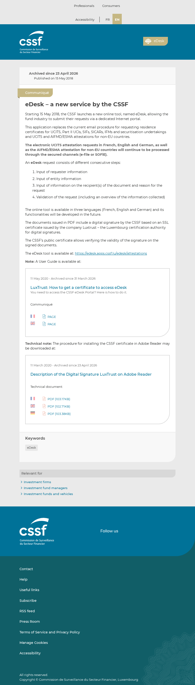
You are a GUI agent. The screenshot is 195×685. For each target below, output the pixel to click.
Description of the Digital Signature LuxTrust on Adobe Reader (91, 374)
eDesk (31, 447)
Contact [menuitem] (26, 569)
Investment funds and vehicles (48, 494)
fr (108, 19)
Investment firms (37, 482)
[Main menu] (172, 40)
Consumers (111, 6)
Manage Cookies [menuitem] (34, 643)
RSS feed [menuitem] (27, 611)
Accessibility (84, 19)
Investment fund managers (46, 488)
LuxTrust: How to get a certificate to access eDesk (78, 287)
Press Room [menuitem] (30, 621)
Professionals (84, 6)
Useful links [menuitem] (29, 590)
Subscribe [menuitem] (28, 600)
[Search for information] (132, 44)
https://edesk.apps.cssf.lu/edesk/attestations (111, 253)
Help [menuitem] (24, 579)
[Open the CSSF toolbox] (138, 44)
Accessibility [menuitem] (30, 653)
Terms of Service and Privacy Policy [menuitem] (50, 632)
